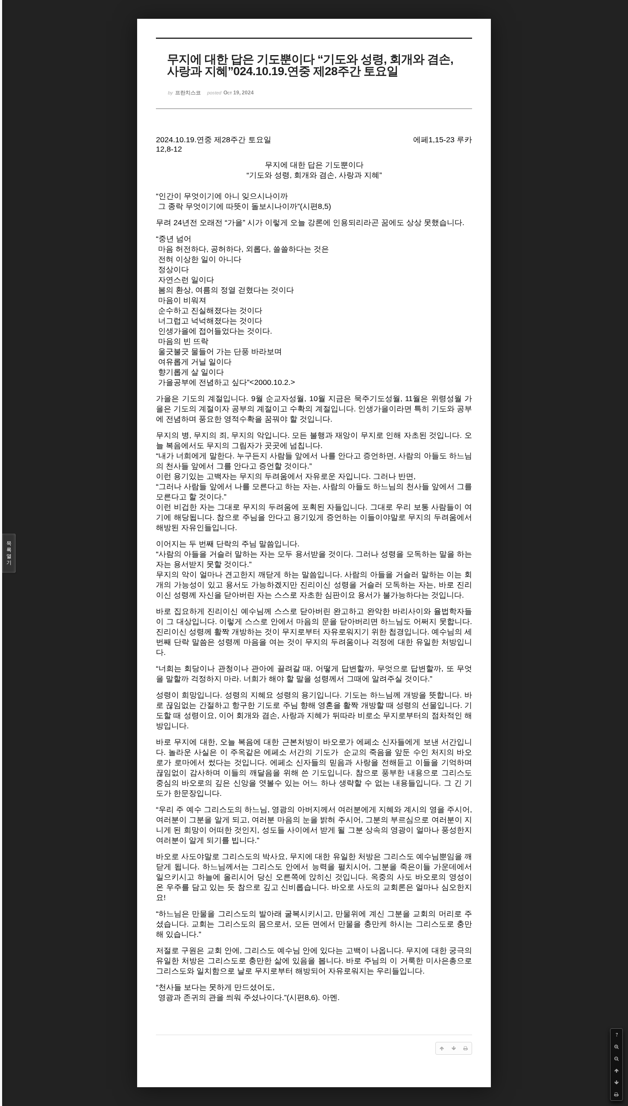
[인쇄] (616, 1094)
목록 (9, 553)
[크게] (616, 1047)
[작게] (616, 1059)
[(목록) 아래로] (616, 1082)
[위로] (616, 1071)
